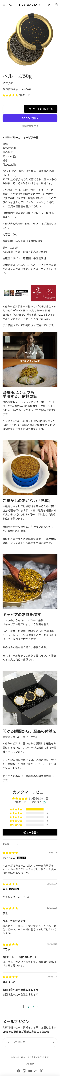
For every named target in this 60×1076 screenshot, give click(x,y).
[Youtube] (30, 1071)
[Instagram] (24, 1071)
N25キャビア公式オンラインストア (33, 1057)
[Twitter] (41, 1071)
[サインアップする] (52, 1042)
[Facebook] (19, 1071)
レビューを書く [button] (30, 832)
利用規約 (30, 1063)
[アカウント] (49, 4)
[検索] (10, 4)
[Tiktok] (36, 1071)
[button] (11, 95)
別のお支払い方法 (30, 126)
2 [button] (28, 1006)
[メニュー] (3, 4)
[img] (10, 853)
